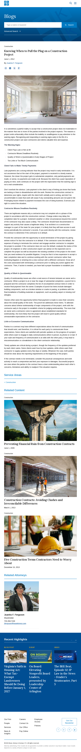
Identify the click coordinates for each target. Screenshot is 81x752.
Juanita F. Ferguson (14, 63)
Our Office (23, 727)
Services (7, 727)
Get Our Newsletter (69, 722)
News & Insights (7, 732)
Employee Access (38, 720)
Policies (37, 726)
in (63, 730)
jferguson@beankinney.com (15, 623)
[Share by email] (5, 68)
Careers (22, 719)
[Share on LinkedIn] (10, 68)
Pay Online (23, 731)
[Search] (70, 3)
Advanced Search (11, 31)
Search (71, 25)
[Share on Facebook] (18, 68)
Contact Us (23, 723)
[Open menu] (75, 3)
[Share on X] (14, 68)
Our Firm (7, 719)
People (7, 723)
